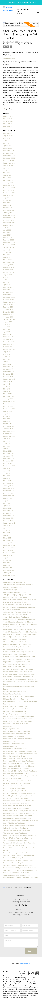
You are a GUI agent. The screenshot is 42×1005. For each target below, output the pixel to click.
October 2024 (8, 190)
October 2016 (8, 377)
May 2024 (7, 203)
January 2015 (8, 429)
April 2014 (6, 448)
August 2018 (7, 322)
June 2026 (7, 141)
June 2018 (6, 327)
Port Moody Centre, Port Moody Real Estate (19, 793)
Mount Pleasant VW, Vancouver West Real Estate (20, 754)
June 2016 (7, 386)
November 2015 (8, 404)
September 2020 (9, 302)
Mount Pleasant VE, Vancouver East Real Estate (20, 751)
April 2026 (7, 146)
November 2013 (8, 461)
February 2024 (8, 210)
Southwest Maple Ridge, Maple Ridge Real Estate (20, 821)
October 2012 (8, 493)
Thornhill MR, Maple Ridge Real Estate (16, 831)
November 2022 (9, 245)
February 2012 (8, 511)
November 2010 (9, 548)
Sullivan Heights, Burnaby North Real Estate (18, 826)
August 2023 (8, 225)
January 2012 (8, 513)
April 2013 (6, 478)
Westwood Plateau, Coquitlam (14, 863)
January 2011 (7, 543)
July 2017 (6, 354)
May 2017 (6, 359)
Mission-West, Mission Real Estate (15, 749)
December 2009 (9, 575)
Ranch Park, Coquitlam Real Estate (15, 798)
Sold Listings (7, 124)
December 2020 (9, 295)
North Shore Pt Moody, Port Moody (16, 768)
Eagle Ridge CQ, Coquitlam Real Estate (17, 662)
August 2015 (7, 411)
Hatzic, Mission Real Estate (12, 694)
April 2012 (6, 506)
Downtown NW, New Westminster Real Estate (19, 657)
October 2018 (8, 317)
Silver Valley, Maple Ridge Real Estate (16, 808)
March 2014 (7, 451)
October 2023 (8, 220)
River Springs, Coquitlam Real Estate (16, 803)
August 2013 (7, 468)
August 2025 (8, 165)
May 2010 (6, 563)
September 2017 (9, 349)
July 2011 (6, 528)
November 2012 (8, 491)
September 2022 (9, 247)
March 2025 (7, 178)
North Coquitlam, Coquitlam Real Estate (17, 759)
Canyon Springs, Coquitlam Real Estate (17, 614)
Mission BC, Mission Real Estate (14, 744)
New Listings (7, 119)
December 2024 (9, 185)
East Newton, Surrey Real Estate (14, 667)
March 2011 (7, 538)
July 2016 (6, 384)
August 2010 (7, 555)
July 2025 (6, 168)
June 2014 (7, 444)
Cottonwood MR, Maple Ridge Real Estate (22, 44)
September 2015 (9, 409)
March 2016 (7, 394)
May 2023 (6, 233)
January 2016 (8, 399)
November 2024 (9, 188)
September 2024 (9, 193)
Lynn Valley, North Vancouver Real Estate (18, 719)
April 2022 (7, 257)
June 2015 (7, 416)
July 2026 (6, 138)
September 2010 (9, 553)
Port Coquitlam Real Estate (13, 786)
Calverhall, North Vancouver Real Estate (17, 612)
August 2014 (7, 439)
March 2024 (7, 208)
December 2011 (8, 516)
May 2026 (7, 143)
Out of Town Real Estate (12, 778)
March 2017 (7, 364)
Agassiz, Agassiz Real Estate (13, 587)
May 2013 (6, 476)
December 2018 (8, 312)
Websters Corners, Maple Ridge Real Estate (18, 855)
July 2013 (6, 471)
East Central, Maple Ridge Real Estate (16, 664)
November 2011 (8, 518)
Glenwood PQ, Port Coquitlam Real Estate (18, 677)
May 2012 (6, 503)
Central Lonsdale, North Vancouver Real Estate (20, 624)
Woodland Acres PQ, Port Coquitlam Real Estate (20, 878)
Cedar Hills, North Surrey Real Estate (16, 617)
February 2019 (8, 307)
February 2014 (8, 453)
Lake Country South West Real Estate (16, 709)
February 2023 (8, 240)
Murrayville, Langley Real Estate (14, 756)
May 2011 (6, 533)
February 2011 (8, 540)
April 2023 (7, 235)
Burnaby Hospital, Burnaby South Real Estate (19, 607)
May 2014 (6, 446)
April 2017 (6, 362)
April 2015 (6, 421)
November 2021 (8, 267)
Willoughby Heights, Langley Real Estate (17, 875)
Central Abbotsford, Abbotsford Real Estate (19, 620)
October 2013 (8, 463)
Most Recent (8, 133)
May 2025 (7, 173)
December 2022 (9, 242)
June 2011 (6, 530)
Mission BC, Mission (10, 741)
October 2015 (8, 406)
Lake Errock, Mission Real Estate (14, 711)
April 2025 (7, 175)
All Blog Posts (8, 116)
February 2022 (8, 262)
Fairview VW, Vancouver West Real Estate (18, 669)
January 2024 (8, 213)
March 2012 (7, 508)
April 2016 (6, 391)
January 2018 (8, 339)
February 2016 (8, 396)
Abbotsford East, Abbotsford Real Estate (18, 585)
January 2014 (8, 456)
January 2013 (8, 486)
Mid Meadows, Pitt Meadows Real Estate (17, 739)
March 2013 (7, 481)
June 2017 (7, 357)
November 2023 (9, 218)
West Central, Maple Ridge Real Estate (16, 858)
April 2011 (6, 535)
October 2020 (8, 300)
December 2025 (9, 156)
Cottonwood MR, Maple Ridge (14, 649)
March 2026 (7, 148)
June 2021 (6, 280)
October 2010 (8, 550)
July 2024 (6, 198)
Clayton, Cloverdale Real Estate (14, 639)
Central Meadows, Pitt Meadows (14, 627)
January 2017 (8, 369)
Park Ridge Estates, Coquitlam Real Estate (18, 781)
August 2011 (7, 526)
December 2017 (9, 342)
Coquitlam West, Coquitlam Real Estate (17, 647)
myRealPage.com (25, 964)
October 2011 (8, 520)
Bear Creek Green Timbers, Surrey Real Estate (19, 600)
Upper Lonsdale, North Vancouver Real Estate (19, 835)
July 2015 (6, 414)
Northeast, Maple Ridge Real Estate (16, 773)
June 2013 (6, 473)
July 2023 (6, 228)
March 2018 (7, 334)
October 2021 (8, 270)
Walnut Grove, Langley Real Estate (15, 853)
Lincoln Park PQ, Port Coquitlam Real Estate (18, 716)
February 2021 (8, 290)
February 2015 (8, 426)
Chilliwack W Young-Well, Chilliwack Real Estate (19, 634)
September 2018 (9, 319)
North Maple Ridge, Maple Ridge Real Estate (18, 761)
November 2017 (8, 344)
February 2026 (8, 151)
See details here (9, 58)
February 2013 (8, 483)
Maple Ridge (7, 726)
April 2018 (6, 332)
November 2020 (9, 297)
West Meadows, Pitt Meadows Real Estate (18, 860)
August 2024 (8, 195)
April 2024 (7, 205)
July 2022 (6, 250)
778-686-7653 (11, 2)
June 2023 (7, 230)
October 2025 (8, 160)
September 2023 (9, 223)
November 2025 (9, 158)
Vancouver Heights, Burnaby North (15, 840)
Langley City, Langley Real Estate (15, 714)
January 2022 (8, 265)
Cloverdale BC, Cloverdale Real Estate (16, 642)
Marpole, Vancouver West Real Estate (16, 731)
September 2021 (9, 272)
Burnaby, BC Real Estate (11, 610)
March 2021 (7, 287)
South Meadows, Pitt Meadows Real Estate (18, 813)
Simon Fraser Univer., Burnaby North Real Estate (20, 811)
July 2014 (6, 441)
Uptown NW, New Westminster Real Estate (18, 838)
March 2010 (7, 568)
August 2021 (7, 275)
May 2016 (6, 389)
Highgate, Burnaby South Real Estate (16, 699)
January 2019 (8, 309)
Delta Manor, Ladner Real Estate (14, 654)
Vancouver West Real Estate (13, 845)
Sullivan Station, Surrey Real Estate (15, 828)
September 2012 (9, 496)
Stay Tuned (7, 126)
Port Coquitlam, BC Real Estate (14, 788)
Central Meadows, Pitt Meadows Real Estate (19, 629)
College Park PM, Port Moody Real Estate (17, 644)
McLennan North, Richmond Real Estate (17, 734)
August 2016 (7, 381)
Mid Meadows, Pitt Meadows (13, 736)
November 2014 (9, 431)
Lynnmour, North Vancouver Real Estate (17, 721)
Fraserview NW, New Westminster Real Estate (19, 674)
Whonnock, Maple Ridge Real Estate (16, 873)
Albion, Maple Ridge (10, 590)
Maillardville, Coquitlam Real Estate (15, 724)
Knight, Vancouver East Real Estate (15, 706)
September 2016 (9, 379)
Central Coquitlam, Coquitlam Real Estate (18, 622)
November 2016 (8, 374)
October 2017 (8, 347)
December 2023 (9, 215)
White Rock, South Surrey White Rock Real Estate (20, 870)
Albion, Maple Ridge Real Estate (14, 592)
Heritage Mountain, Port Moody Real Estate (18, 696)
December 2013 (8, 458)
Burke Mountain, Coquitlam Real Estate (17, 605)
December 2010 (9, 545)
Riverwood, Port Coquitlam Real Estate (17, 806)
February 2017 (8, 367)
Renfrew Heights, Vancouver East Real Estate (19, 801)
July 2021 (6, 277)
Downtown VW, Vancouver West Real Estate (19, 659)
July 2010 (6, 558)
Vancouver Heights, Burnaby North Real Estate (19, 843)
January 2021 (8, 292)
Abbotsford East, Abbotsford (14, 582)
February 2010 (8, 570)
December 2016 (9, 372)
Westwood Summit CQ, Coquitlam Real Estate (19, 868)
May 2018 (6, 329)
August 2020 (8, 305)
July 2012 (6, 501)
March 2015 (7, 424)
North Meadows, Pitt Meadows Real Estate (18, 766)
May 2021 (6, 282)
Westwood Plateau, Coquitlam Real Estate (18, 865)
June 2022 (7, 252)
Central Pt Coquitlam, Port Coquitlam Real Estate (20, 632)
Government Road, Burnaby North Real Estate (19, 679)
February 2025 (8, 180)
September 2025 (9, 163)
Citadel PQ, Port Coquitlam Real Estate (17, 637)
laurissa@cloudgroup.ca (28, 2)
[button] (9, 2)
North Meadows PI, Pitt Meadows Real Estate (19, 763)
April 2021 (6, 285)
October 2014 (8, 434)
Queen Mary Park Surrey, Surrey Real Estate (18, 796)
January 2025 (8, 183)
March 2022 (7, 260)
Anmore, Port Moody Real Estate (15, 597)
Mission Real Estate (10, 746)
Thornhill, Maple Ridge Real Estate (15, 833)
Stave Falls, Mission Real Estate (14, 823)
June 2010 (7, 560)
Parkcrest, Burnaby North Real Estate (16, 783)
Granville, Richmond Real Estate (14, 692)
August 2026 (8, 136)
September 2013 (9, 466)
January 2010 (8, 573)
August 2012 (7, 498)
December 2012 (8, 488)
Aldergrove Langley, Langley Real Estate (17, 595)
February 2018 (8, 337)
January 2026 (8, 153)
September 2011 (9, 523)
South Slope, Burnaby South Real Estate (17, 816)
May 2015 (6, 419)
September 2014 (9, 436)
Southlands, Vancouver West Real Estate (17, 818)
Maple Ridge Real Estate (11, 729)
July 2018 (6, 324)
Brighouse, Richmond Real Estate (15, 602)
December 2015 (9, 401)
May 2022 (6, 255)
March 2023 (7, 238)
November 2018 (8, 314)
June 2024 (7, 200)
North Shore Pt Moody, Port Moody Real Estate (20, 771)
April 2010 (6, 565)
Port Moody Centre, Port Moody (15, 791)
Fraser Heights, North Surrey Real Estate (17, 672)
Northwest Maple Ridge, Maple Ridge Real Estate (20, 776)
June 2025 (7, 170)
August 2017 (7, 352)
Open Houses (8, 121)
